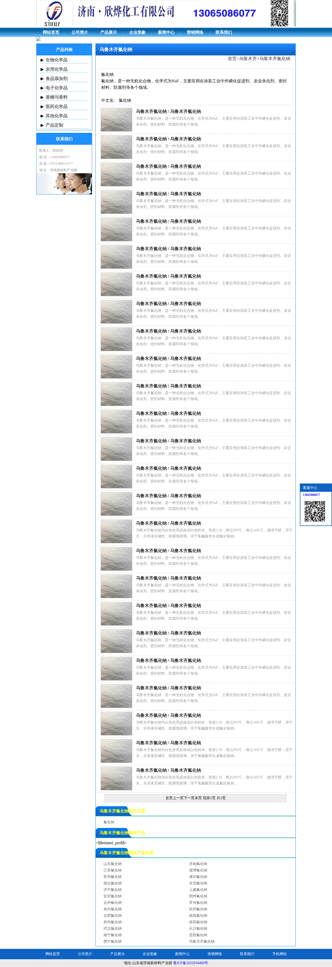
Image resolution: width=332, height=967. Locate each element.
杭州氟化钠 (198, 909)
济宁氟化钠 (112, 890)
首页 (232, 58)
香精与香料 (57, 97)
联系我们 (224, 32)
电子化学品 (57, 87)
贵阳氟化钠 (198, 935)
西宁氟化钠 (112, 941)
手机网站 (279, 954)
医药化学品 (57, 106)
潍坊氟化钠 (198, 877)
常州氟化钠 (198, 903)
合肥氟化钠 (112, 916)
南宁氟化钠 (112, 935)
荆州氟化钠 (198, 896)
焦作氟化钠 (112, 909)
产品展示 (108, 32)
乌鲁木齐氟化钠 (274, 58)
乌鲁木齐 (248, 58)
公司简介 (80, 32)
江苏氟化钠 (112, 870)
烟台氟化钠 (112, 883)
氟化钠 (108, 822)
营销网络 (195, 32)
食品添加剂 (57, 78)
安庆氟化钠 (112, 896)
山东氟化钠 (112, 864)
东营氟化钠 (198, 883)
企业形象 (137, 32)
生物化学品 (57, 59)
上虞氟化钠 (198, 890)
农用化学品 (57, 69)
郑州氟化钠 (112, 922)
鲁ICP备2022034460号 (190, 963)
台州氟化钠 (112, 903)
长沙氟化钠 (198, 928)
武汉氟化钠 (112, 928)
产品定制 (54, 125)
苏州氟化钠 (112, 877)
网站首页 (51, 32)
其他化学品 (57, 115)
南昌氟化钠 (198, 916)
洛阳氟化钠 (198, 922)
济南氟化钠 (198, 864)
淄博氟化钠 (198, 870)
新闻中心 (166, 32)
